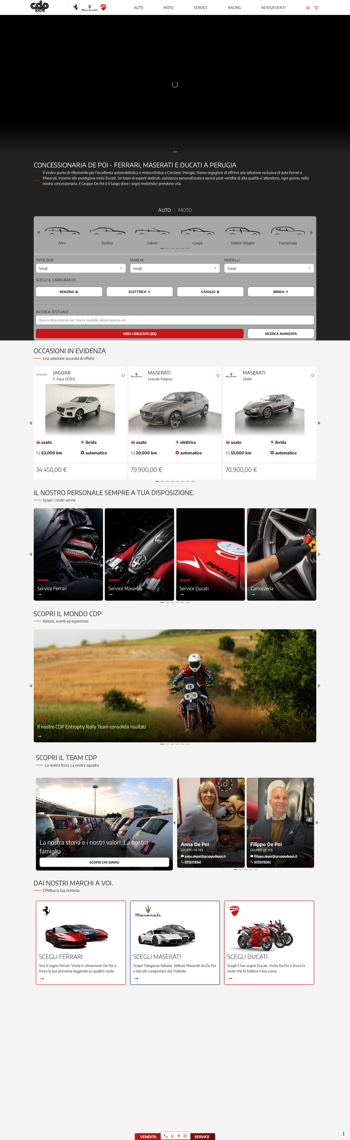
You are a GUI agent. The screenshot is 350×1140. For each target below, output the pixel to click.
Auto (164, 210)
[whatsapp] (172, 1136)
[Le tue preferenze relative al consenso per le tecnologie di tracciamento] (343, 1133)
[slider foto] (175, 85)
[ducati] (103, 7)
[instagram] (185, 1136)
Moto (185, 210)
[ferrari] (75, 7)
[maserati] (89, 7)
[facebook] (179, 1136)
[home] (39, 7)
